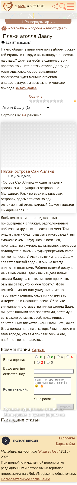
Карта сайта (65, 444)
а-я (24, 115)
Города (36, 28)
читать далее (26, 88)
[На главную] (8, 6)
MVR (22, 6)
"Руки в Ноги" (49, 451)
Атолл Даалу (56, 28)
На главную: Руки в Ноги (4, 28)
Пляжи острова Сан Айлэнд (27, 171)
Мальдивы (19, 28)
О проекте (67, 438)
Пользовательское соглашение (25, 479)
